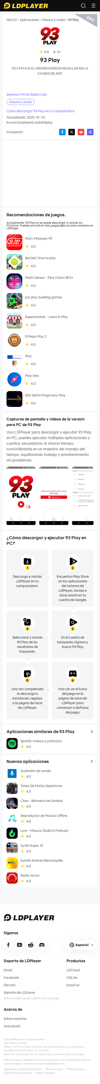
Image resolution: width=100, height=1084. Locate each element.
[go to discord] (42, 945)
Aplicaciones (29, 20)
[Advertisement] (50, 173)
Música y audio (53, 20)
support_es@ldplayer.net (51, 1063)
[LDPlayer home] (26, 5)
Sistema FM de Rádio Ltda (27, 94)
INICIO (12, 20)
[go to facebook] (8, 945)
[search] (83, 5)
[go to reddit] (30, 945)
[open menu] (93, 5)
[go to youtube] (19, 945)
